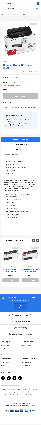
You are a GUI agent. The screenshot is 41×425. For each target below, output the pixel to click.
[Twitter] (9, 378)
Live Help (20, 306)
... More (36, 395)
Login (28, 107)
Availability (6, 77)
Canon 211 (25, 395)
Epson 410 (24, 392)
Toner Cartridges (17, 80)
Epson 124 (25, 389)
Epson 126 (34, 389)
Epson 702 (33, 392)
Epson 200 (8, 392)
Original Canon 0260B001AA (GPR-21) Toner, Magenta (30, 270)
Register (34, 107)
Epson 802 (8, 395)
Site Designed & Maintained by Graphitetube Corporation (20, 405)
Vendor (5, 82)
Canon (5, 61)
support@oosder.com (20, 300)
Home (3, 14)
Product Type (7, 80)
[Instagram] (14, 378)
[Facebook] (3, 378)
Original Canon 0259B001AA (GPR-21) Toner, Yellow (11, 270)
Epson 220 (16, 392)
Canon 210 (16, 395)
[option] (10, 265)
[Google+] (20, 378)
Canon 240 (33, 395)
